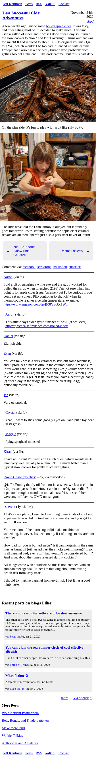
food (90, 21)
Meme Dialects (75, 251)
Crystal (10, 412)
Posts (29, 4)
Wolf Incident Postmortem (20, 713)
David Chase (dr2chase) (21, 477)
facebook (29, 267)
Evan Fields (17, 688)
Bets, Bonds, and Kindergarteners (25, 720)
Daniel (8, 336)
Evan (7, 353)
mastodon (60, 267)
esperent (9, 507)
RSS (39, 4)
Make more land (13, 728)
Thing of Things (19, 664)
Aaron (8, 277)
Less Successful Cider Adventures (21, 15)
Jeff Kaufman (12, 4)
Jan (6, 395)
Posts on (15, 636)
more (64, 698)
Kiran (8, 451)
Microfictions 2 (16, 676)
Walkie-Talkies (12, 735)
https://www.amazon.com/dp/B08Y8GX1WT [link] (36, 304)
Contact (63, 4)
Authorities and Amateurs (20, 743)
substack (75, 267)
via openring (82, 698)
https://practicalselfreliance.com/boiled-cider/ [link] (36, 326)
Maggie (10, 434)
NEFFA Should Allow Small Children (20, 251)
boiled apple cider (58, 26)
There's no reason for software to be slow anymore (43, 613)
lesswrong (44, 267)
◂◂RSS (50, 4)
